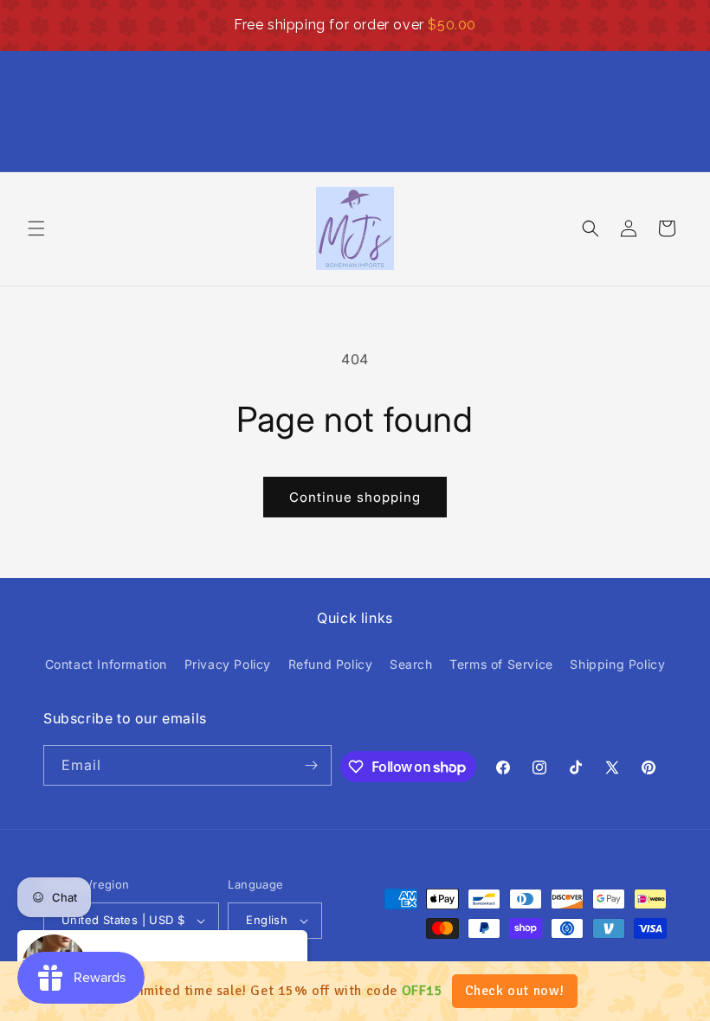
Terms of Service (501, 664)
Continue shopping (355, 497)
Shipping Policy (617, 664)
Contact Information (106, 664)
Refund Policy (330, 664)
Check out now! (515, 990)
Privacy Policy (227, 664)
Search (411, 664)
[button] (36, 228)
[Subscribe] (312, 765)
